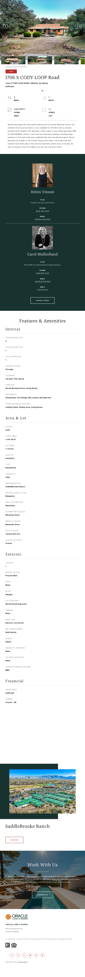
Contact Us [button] (42, 895)
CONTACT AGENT (42, 300)
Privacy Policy (22, 962)
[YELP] (24, 955)
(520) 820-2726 (42, 273)
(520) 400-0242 (42, 211)
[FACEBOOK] (12, 955)
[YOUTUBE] (30, 955)
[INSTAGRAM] (18, 955)
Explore (14, 840)
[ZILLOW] (42, 955)
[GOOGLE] (36, 955)
